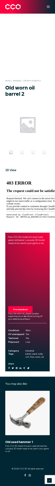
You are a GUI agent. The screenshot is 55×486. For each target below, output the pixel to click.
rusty (40, 353)
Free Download (20, 309)
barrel (28, 353)
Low (28, 342)
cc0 (27, 357)
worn (37, 357)
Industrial (17, 80)
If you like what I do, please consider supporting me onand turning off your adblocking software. (25, 316)
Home (8, 80)
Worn (28, 330)
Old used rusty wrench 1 (24, 442)
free (32, 357)
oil (42, 357)
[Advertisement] (27, 43)
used (34, 353)
